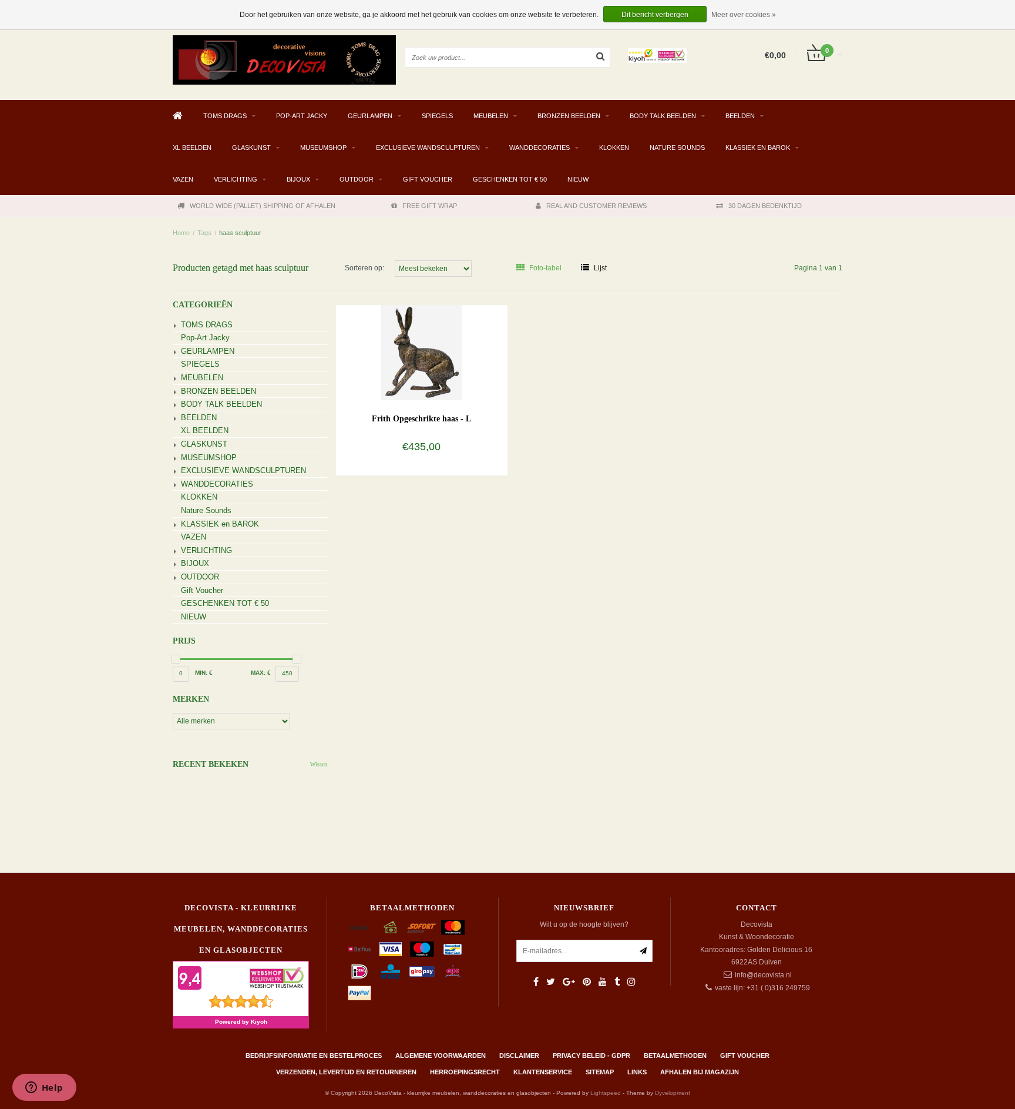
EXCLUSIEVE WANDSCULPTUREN (428, 147)
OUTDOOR (357, 179)
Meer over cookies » (743, 15)
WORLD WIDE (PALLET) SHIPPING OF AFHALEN (262, 205)
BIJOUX (298, 179)
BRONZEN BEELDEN (568, 115)
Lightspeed (605, 1093)
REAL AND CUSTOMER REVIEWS (596, 205)
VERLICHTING (235, 179)
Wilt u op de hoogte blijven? (584, 924)
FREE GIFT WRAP (429, 205)
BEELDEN (740, 115)
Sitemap (600, 1072)
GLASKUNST (251, 147)
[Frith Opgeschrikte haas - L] (421, 352)
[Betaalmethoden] (359, 927)
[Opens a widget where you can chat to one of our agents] (44, 1088)
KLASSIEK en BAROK (757, 147)
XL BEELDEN (192, 147)
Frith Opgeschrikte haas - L (421, 418)
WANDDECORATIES (539, 147)
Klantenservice (542, 1072)
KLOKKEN (614, 147)
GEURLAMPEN (370, 115)
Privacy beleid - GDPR (591, 1055)
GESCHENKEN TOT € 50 (510, 179)
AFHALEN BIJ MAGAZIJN (699, 1072)
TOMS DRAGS (225, 115)
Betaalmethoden (675, 1055)
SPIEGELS (437, 115)
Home (181, 232)
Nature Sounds (677, 147)
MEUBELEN (490, 115)
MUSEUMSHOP (323, 147)
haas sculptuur (240, 232)
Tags (204, 232)
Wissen (318, 764)
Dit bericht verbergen (654, 15)
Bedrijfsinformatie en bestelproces (314, 1055)
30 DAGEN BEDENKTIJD (765, 205)
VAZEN (183, 179)
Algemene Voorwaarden (440, 1055)
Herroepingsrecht (465, 1072)
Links (637, 1072)
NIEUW (578, 179)
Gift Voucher (427, 179)
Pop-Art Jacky (301, 115)
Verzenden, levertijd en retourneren (346, 1072)
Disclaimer (519, 1055)
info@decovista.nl (763, 975)
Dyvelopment (672, 1093)
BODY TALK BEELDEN (663, 115)
